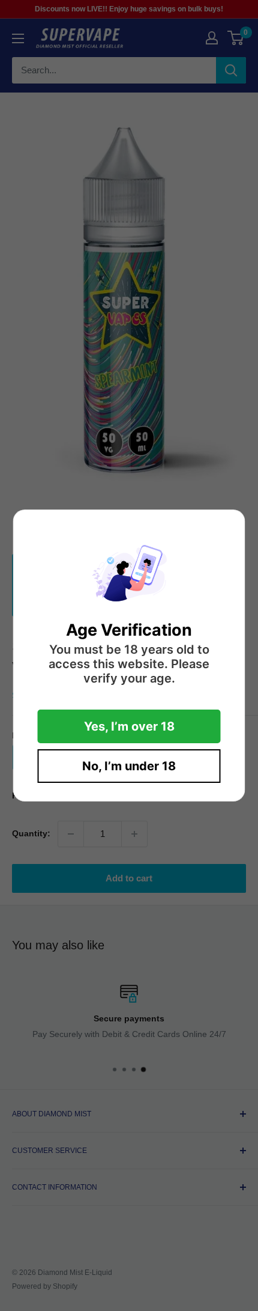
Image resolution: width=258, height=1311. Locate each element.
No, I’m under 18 (129, 766)
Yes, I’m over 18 (129, 726)
